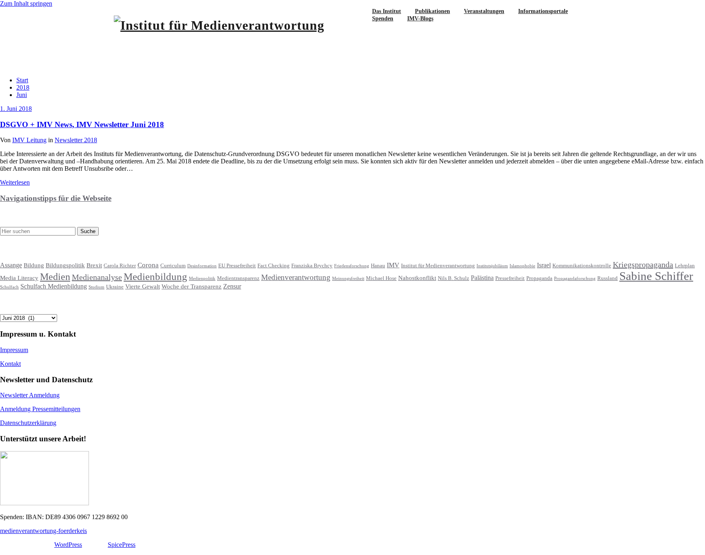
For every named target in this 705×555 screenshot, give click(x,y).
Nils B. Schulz (453, 278)
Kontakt (10, 363)
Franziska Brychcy (312, 266)
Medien (55, 276)
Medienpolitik (202, 278)
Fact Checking (273, 266)
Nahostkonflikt (417, 278)
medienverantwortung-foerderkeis (43, 530)
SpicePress (121, 544)
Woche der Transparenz (192, 286)
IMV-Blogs (420, 18)
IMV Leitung (29, 140)
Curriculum (173, 266)
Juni (21, 94)
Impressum (14, 349)
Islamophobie (522, 266)
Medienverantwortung (295, 277)
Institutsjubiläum (492, 266)
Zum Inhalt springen (26, 3)
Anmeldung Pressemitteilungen (40, 408)
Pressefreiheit (510, 278)
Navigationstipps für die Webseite (55, 198)
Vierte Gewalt (142, 286)
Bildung (34, 265)
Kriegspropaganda (643, 264)
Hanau (378, 266)
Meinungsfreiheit (348, 278)
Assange (11, 265)
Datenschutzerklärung (28, 422)
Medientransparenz (238, 278)
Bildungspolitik (65, 265)
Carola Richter (120, 266)
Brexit (94, 265)
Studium (96, 287)
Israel (544, 265)
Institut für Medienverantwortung (438, 266)
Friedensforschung (351, 266)
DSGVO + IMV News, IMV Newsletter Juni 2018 (82, 124)
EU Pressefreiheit (237, 266)
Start (22, 80)
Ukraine (115, 287)
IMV (393, 265)
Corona (148, 265)
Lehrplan (685, 266)
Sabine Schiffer (656, 275)
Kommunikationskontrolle (581, 266)
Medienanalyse (97, 277)
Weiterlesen (15, 182)
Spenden (382, 18)
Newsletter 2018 (76, 140)
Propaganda (539, 278)
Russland (607, 278)
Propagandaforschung (575, 278)
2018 (22, 87)
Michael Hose (381, 278)
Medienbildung (155, 276)
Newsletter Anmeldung (30, 395)
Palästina (482, 277)
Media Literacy (19, 278)
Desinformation (202, 266)
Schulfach (9, 287)
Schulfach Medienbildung (53, 286)
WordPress (68, 544)
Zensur (232, 286)
